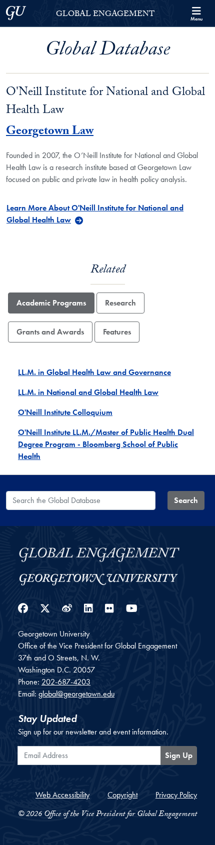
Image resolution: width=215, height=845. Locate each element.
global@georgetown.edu (76, 693)
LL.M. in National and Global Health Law (88, 392)
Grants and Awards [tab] (50, 331)
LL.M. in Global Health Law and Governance (94, 372)
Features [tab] (117, 331)
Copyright (123, 795)
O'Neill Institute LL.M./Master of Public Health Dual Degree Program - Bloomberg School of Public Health (106, 444)
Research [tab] (120, 303)
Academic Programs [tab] (51, 303)
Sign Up (178, 755)
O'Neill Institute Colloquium (65, 412)
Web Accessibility (63, 795)
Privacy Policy (176, 795)
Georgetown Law (50, 132)
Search (186, 500)
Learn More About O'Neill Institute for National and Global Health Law (95, 213)
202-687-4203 (66, 681)
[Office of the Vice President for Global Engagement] (107, 553)
